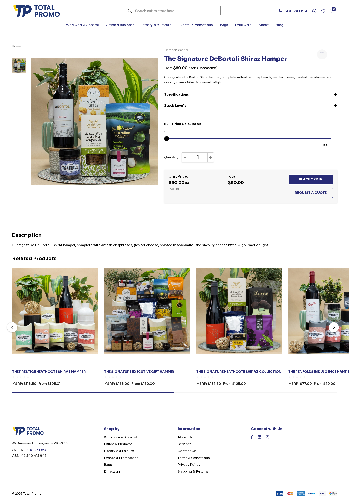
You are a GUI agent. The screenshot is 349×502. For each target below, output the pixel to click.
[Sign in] (314, 11)
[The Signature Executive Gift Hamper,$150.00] (147, 311)
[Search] (130, 10)
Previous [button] (12, 327)
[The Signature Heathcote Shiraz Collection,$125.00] (239, 311)
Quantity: (171, 157)
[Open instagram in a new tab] (267, 438)
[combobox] (173, 10)
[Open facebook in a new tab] (252, 438)
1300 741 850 (36, 450)
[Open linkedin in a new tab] (259, 438)
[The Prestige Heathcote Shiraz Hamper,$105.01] (55, 311)
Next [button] (334, 327)
